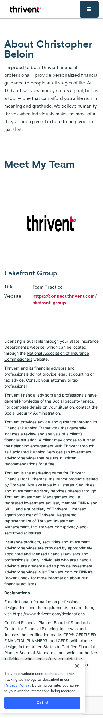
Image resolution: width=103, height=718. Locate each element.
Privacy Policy (17, 685)
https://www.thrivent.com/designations (49, 613)
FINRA (83, 502)
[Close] (77, 666)
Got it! (42, 703)
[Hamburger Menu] (89, 9)
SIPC (8, 508)
